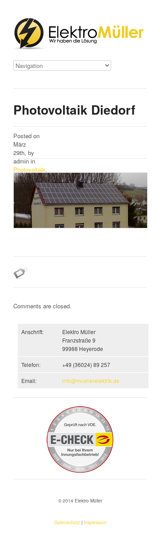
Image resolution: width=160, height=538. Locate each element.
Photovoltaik (29, 169)
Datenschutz (67, 522)
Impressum (95, 522)
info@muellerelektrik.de (91, 380)
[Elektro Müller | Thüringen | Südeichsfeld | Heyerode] (80, 35)
